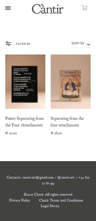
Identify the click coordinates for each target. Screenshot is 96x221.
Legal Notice (50, 206)
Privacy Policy (19, 200)
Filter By (22, 43)
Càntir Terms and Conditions (61, 200)
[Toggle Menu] (8, 8)
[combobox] (81, 44)
